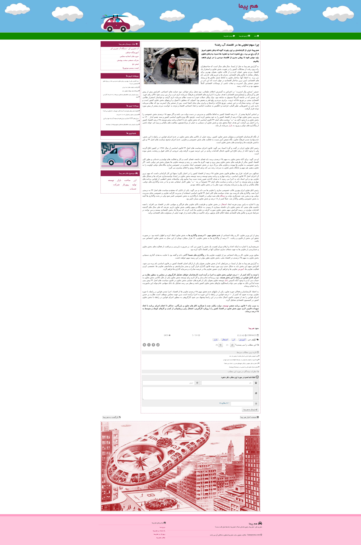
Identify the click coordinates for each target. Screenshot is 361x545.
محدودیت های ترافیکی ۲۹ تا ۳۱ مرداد (127, 114)
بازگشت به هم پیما (111, 417)
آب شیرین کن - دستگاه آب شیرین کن (124, 48)
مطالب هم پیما (160, 537)
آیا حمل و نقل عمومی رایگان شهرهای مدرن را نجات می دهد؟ (241, 363)
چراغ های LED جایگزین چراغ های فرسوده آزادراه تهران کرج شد (121, 119)
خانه (255, 35)
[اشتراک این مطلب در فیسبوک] (153, 345)
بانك (226, 280)
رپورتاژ (126, 184)
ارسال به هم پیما (250, 410)
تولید (134, 184)
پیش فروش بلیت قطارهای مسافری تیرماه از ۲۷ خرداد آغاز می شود (120, 95)
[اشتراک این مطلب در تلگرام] (158, 345)
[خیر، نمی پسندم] (220, 345)
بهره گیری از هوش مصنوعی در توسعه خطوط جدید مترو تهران (240, 359)
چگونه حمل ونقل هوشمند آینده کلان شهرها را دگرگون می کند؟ (120, 111)
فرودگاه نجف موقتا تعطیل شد (130, 91)
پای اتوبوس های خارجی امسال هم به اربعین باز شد (243, 356)
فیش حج (135, 64)
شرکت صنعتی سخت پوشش (128, 60)
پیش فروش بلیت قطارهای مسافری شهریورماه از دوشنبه (122, 124)
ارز (233, 340)
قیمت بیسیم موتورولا (131, 68)
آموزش (241, 269)
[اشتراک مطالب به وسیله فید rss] (144, 345)
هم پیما (251, 328)
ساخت (127, 180)
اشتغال (224, 204)
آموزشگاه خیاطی (132, 52)
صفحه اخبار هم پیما (248, 417)
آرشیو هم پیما (243, 35)
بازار (230, 125)
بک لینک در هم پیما (159, 530)
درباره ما (162, 527)
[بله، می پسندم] (232, 345)
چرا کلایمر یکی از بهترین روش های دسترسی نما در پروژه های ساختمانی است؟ (120, 82)
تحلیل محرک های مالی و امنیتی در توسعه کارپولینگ (243, 367)
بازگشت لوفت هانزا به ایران (130, 87)
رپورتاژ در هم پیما (159, 534)
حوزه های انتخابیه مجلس (129, 56)
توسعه (225, 306)
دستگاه (223, 196)
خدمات (133, 189)
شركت (116, 184)
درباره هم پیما (228, 35)
